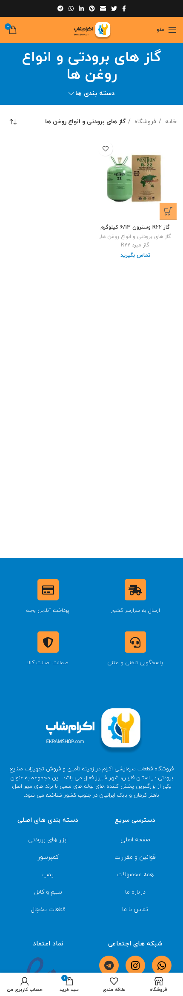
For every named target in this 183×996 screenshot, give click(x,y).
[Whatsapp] (162, 965)
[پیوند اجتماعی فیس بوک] (124, 8)
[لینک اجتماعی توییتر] (114, 8)
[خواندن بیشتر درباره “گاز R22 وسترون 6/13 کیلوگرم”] (168, 211)
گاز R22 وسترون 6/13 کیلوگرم (135, 227)
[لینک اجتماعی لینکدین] (81, 8)
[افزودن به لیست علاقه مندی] (105, 148)
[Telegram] (109, 965)
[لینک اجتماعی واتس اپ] (71, 8)
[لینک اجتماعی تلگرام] (60, 8)
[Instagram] (135, 965)
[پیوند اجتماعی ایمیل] (103, 8)
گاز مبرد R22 (135, 245)
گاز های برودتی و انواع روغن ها (136, 237)
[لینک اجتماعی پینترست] (91, 8)
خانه (170, 122)
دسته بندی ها (94, 94)
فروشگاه (144, 122)
